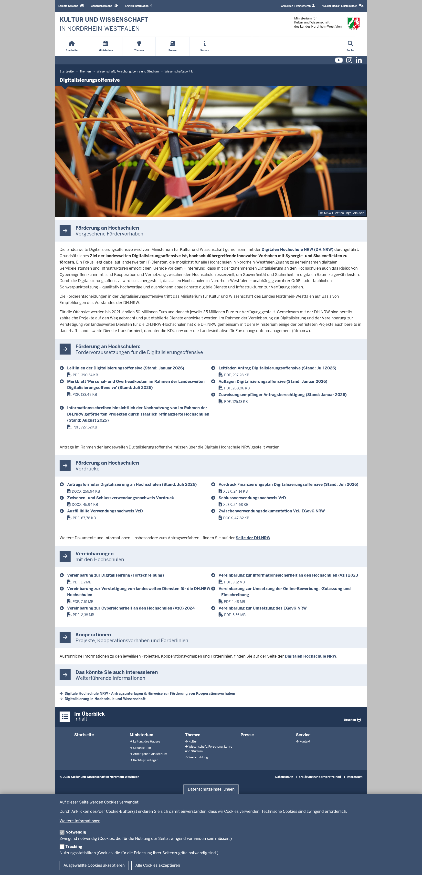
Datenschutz (284, 777)
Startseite (84, 734)
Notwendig (75, 832)
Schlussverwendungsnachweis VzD (252, 497)
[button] (342, 6)
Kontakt (304, 741)
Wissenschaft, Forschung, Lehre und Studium (208, 749)
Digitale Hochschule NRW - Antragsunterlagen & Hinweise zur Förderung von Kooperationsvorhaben (150, 693)
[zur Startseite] (327, 23)
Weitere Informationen (80, 821)
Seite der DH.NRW (253, 537)
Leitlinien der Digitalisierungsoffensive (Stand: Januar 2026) (125, 368)
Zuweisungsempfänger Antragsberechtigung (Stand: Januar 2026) (283, 394)
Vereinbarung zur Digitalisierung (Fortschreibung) (115, 575)
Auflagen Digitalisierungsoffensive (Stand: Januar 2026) (273, 381)
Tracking (73, 846)
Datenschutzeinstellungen (211, 789)
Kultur (193, 741)
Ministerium (141, 734)
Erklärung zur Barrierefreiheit (320, 777)
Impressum (354, 777)
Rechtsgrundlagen (145, 760)
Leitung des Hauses (146, 741)
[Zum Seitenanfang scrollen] (412, 866)
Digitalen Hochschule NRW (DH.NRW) (297, 249)
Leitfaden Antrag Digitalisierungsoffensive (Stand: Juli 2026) (277, 368)
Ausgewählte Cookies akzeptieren (94, 865)
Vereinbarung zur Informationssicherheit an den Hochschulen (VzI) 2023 (288, 575)
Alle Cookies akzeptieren (157, 865)
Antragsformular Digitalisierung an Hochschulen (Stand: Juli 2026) (132, 484)
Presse (247, 734)
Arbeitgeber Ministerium (150, 754)
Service (303, 734)
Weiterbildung (198, 757)
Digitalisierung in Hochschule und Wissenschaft (105, 699)
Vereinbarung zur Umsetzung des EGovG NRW (263, 608)
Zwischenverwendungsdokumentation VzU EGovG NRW (272, 511)
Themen (192, 734)
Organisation (142, 748)
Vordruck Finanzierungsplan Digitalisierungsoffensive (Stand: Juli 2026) (288, 484)
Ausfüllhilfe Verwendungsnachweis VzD (105, 511)
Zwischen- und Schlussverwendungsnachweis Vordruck (120, 497)
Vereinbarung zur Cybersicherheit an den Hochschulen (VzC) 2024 (131, 608)
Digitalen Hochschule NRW (310, 656)
